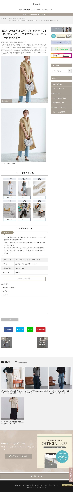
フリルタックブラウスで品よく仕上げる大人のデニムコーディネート (60, 392)
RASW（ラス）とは (58, 102)
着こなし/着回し (57, 84)
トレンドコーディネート (18, 49)
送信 (9, 319)
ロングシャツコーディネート (38, 49)
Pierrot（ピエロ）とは (59, 98)
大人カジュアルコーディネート (37, 50)
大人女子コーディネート (20, 52)
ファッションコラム (58, 88)
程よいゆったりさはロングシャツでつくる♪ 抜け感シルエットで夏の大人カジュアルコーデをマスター (33, 20)
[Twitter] (20, 329)
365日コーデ (22, 18)
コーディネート (12, 18)
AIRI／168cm (11, 164)
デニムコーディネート (6, 49)
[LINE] (30, 329)
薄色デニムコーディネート (9, 54)
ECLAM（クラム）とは (59, 107)
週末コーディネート (21, 54)
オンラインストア (47, 9)
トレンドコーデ (36, 9)
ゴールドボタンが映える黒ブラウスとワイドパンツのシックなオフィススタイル (12, 392)
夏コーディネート (25, 50)
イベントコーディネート (18, 45)
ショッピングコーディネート (40, 47)
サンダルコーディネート (15, 47)
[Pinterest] (40, 329)
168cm (4, 44)
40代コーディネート (22, 44)
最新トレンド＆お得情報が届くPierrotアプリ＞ (36, 14)
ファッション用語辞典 (59, 112)
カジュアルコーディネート (31, 45)
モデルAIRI (27, 49)
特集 (20, 9)
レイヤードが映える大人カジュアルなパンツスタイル (36, 392)
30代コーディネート (11, 44)
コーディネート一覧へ (25, 278)
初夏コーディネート (15, 50)
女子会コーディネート (32, 52)
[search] (70, 71)
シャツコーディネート (27, 47)
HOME (4, 18)
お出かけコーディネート (33, 44)
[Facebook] (8, 329)
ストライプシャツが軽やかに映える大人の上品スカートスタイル (12, 422)
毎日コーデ (27, 9)
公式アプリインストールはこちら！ (18, 456)
